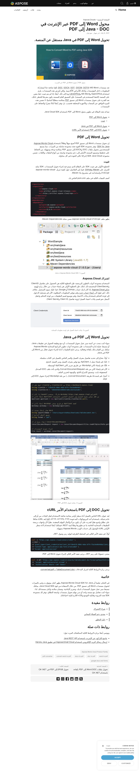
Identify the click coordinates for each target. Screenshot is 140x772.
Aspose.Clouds (89, 20)
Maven (96, 169)
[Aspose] (19, 3)
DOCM (79, 87)
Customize (126, 763)
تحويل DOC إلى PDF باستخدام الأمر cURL (89, 130)
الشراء (67, 3)
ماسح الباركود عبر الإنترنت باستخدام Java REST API (85, 638)
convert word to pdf (64, 656)
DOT (73, 87)
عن (93, 3)
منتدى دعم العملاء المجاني (94, 614)
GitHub (88, 169)
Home (122, 9)
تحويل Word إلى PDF (98, 117)
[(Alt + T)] (116, 10)
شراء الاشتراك (99, 609)
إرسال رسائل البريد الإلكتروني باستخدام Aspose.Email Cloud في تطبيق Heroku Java (71, 642)
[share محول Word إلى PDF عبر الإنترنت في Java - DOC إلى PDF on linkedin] (76, 679)
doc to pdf (91, 656)
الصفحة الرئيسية (103, 20)
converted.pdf (47, 569)
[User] (127, 3)
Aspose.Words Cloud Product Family (95, 652)
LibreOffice (75, 94)
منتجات (59, 3)
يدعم (74, 3)
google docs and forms (99, 661)
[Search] (122, 3)
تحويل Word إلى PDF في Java (94, 126)
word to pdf (103, 656)
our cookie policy (129, 753)
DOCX (66, 87)
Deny (109, 763)
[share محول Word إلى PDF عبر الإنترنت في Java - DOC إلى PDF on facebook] (67, 679)
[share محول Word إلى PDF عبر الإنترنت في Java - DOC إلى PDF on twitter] (81, 679)
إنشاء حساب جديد (86, 293)
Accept (118, 757)
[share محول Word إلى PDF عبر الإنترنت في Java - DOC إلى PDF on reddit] (72, 679)
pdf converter (47, 656)
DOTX (86, 87)
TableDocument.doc (65, 569)
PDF (67, 100)
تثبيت (103, 121)
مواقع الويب (84, 3)
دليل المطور (100, 619)
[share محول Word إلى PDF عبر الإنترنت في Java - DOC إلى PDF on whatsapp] (62, 679)
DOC (60, 87)
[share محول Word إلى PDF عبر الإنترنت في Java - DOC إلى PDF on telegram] (58, 679)
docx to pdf (79, 656)
